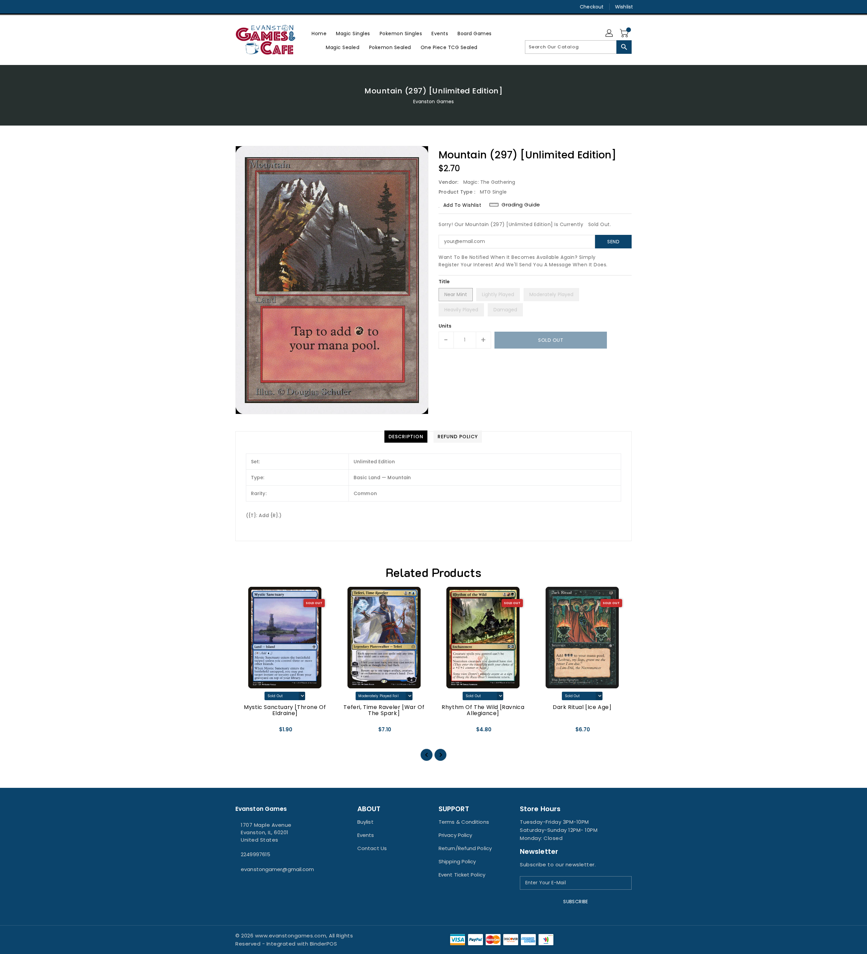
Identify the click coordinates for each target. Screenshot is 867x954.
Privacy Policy (455, 835)
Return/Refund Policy (465, 848)
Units (445, 326)
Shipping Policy (457, 861)
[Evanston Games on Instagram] (239, 7)
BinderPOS (323, 943)
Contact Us (372, 848)
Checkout (592, 6)
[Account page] (609, 33)
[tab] (405, 436)
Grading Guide (521, 204)
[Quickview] (246, 732)
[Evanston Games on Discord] (252, 7)
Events (365, 835)
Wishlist (624, 6)
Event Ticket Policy (462, 874)
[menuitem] (319, 33)
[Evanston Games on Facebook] (226, 7)
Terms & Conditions (464, 821)
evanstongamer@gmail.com (277, 869)
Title (444, 281)
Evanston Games (433, 101)
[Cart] (625, 33)
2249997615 (255, 854)
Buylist (365, 821)
